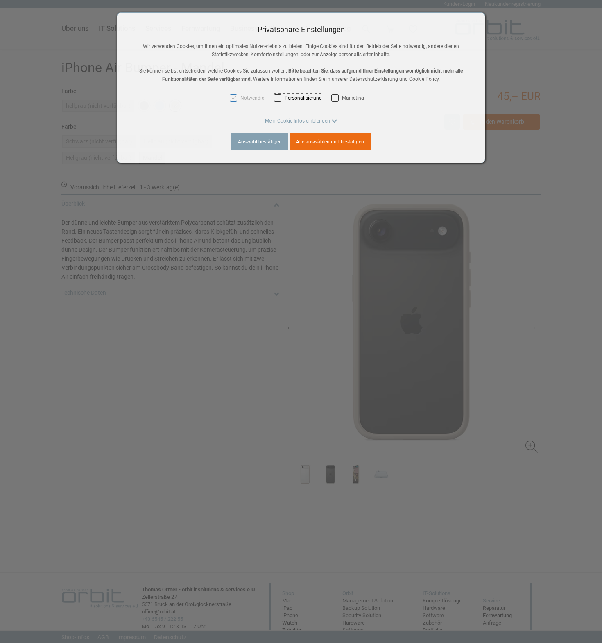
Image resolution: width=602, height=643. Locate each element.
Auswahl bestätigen (260, 142)
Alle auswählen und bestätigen (330, 142)
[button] (301, 121)
